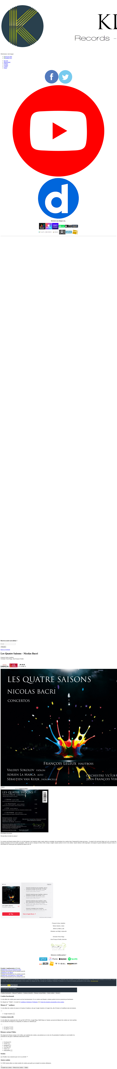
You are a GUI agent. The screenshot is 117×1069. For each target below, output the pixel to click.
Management (7, 62)
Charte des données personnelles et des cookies (52, 1002)
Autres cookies (50, 993)
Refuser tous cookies (18, 1067)
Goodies (6, 65)
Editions (6, 63)
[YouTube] (58, 177)
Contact (6, 66)
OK (9, 985)
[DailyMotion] (58, 218)
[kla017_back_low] (24, 832)
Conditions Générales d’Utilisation (29, 1002)
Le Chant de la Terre (15, 969)
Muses (11, 972)
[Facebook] (51, 83)
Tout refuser (14, 985)
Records (6, 60)
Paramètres (4, 985)
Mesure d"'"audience (17, 993)
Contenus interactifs (28, 993)
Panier (5, 68)
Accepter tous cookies (6, 1067)
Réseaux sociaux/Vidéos (40, 993)
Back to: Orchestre (5, 649)
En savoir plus (94, 981)
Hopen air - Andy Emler (16, 975)
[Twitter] (65, 83)
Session (58, 993)
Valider (26, 1067)
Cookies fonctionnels (6, 993)
